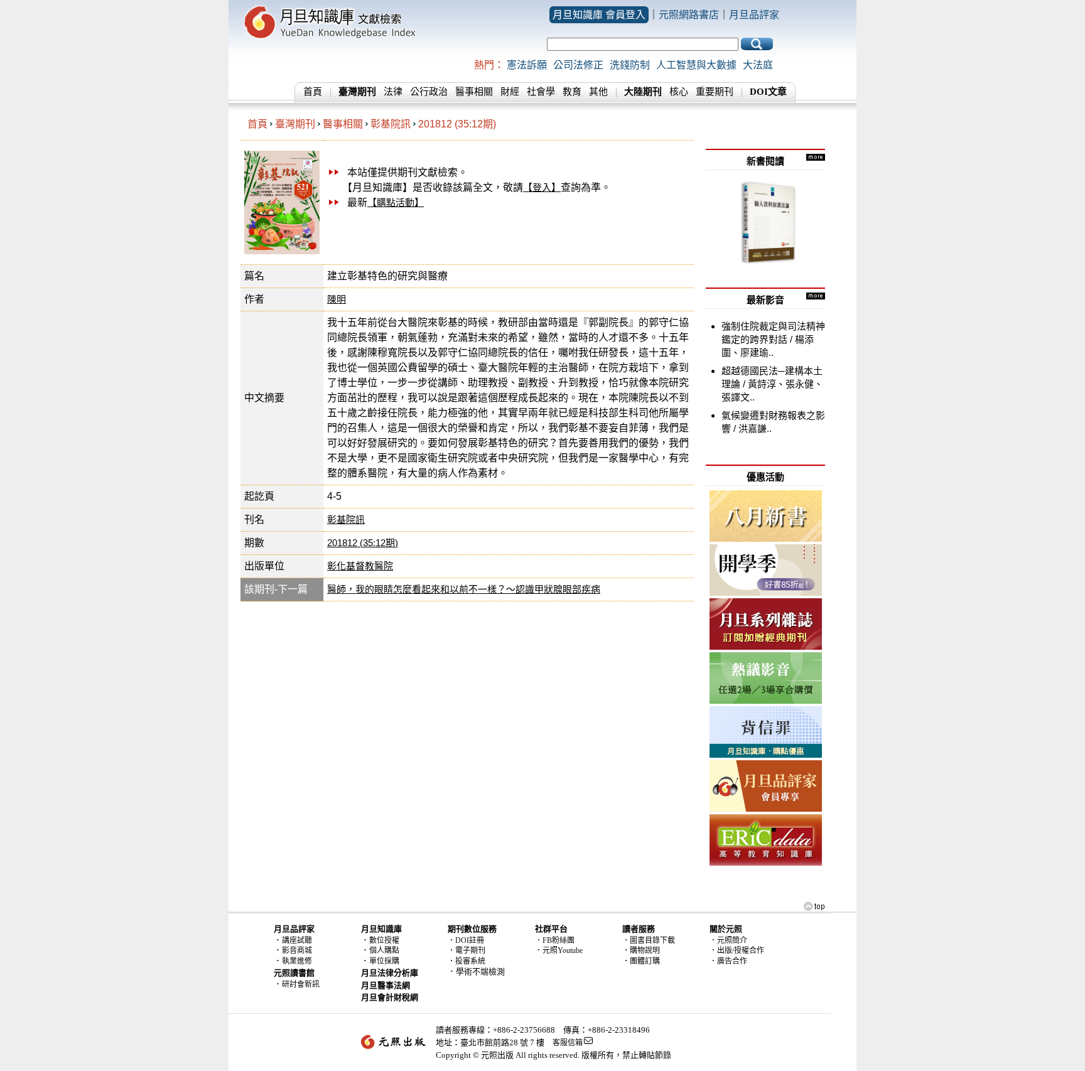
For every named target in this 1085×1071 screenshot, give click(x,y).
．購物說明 (641, 950)
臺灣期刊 (295, 124)
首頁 (312, 92)
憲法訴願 (527, 65)
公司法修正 (578, 65)
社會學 (541, 92)
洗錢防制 (630, 65)
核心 (678, 92)
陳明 (336, 299)
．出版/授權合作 (737, 950)
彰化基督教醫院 (360, 566)
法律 (393, 92)
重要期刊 (714, 92)
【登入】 (542, 187)
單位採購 (384, 961)
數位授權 (384, 940)
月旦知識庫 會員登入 (599, 14)
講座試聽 (297, 940)
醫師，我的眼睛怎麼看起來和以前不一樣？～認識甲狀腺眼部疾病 (463, 589)
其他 (598, 92)
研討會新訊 (301, 984)
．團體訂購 (641, 961)
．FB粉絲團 (555, 940)
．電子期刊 (466, 950)
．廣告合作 (728, 961)
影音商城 (297, 950)
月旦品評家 (754, 14)
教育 (572, 92)
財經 (509, 92)
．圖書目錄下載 (648, 940)
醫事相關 (474, 92)
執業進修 (297, 961)
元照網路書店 (689, 14)
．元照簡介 (728, 940)
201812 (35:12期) (457, 124)
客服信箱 (568, 1042)
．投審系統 (466, 961)
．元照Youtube (559, 950)
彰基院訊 (390, 124)
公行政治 (429, 92)
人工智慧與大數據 (696, 65)
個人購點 (384, 950)
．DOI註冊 (466, 940)
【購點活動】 (395, 202)
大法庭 (758, 65)
